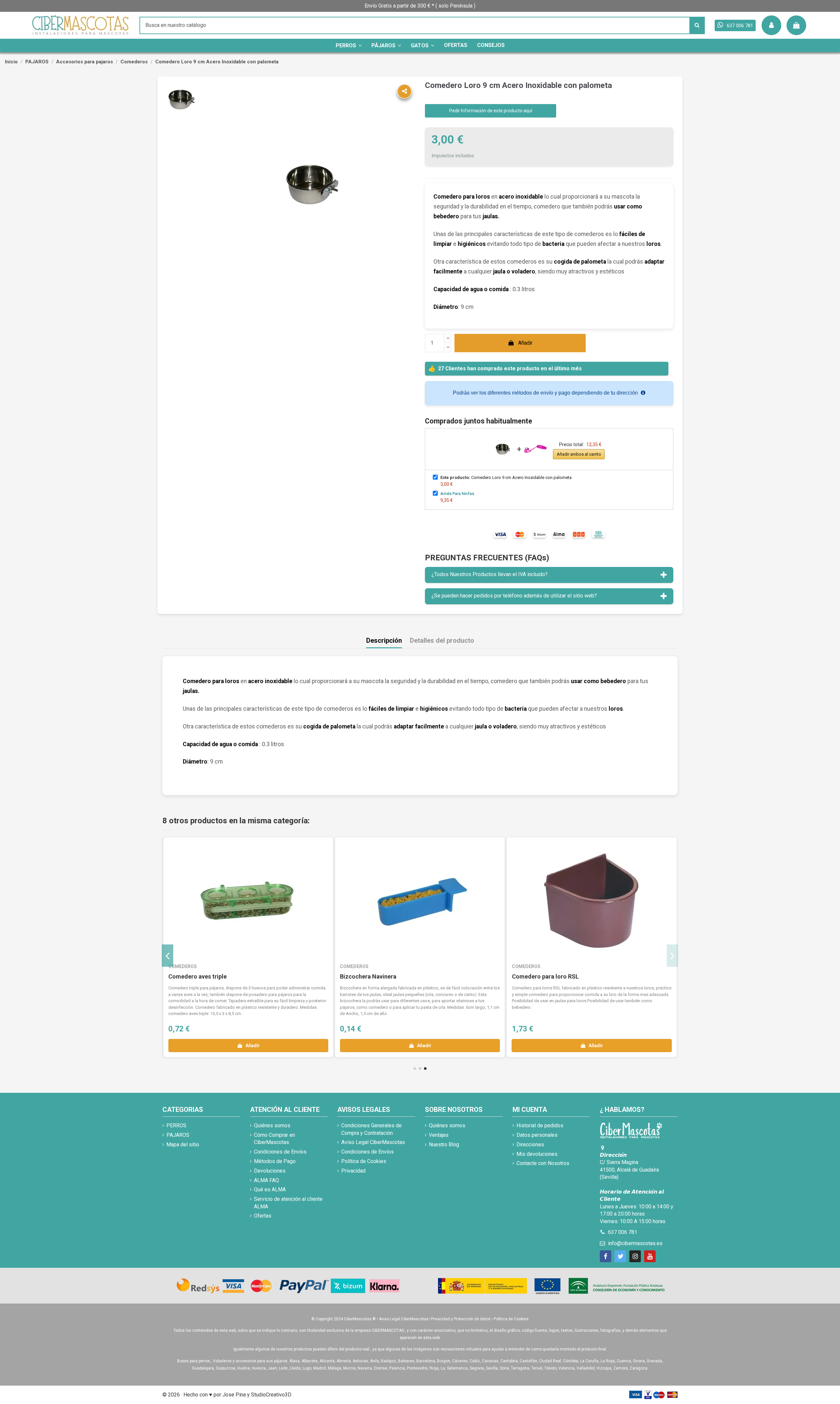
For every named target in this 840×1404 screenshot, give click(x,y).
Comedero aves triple (197, 976)
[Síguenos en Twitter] (620, 1256)
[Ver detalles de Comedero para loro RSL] (592, 901)
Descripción (384, 640)
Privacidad (353, 1171)
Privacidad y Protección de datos (461, 1319)
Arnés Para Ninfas (457, 493)
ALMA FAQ (266, 1180)
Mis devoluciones (536, 1154)
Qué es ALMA (270, 1189)
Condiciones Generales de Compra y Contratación (371, 1129)
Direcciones (530, 1144)
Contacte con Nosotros (542, 1163)
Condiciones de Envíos (280, 1152)
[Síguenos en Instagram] (635, 1256)
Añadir (525, 343)
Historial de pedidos (539, 1125)
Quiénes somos (272, 1125)
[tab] (549, 575)
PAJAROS (177, 1135)
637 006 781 (622, 1232)
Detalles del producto (442, 640)
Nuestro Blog (444, 1144)
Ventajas (439, 1135)
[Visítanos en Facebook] (605, 1256)
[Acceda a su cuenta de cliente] (771, 25)
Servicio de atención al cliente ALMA (288, 1202)
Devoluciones (269, 1171)
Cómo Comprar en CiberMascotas (274, 1138)
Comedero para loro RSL (545, 976)
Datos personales (536, 1135)
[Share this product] (404, 91)
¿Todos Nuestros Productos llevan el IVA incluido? (489, 574)
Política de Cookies (363, 1161)
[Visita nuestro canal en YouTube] (650, 1256)
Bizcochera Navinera (368, 976)
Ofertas (262, 1216)
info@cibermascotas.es (635, 1243)
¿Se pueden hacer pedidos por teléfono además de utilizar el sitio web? (514, 596)
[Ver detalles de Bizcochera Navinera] (420, 901)
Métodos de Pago (275, 1161)
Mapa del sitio (182, 1144)
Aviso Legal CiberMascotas (373, 1142)
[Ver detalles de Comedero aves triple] (248, 901)
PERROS (176, 1125)
